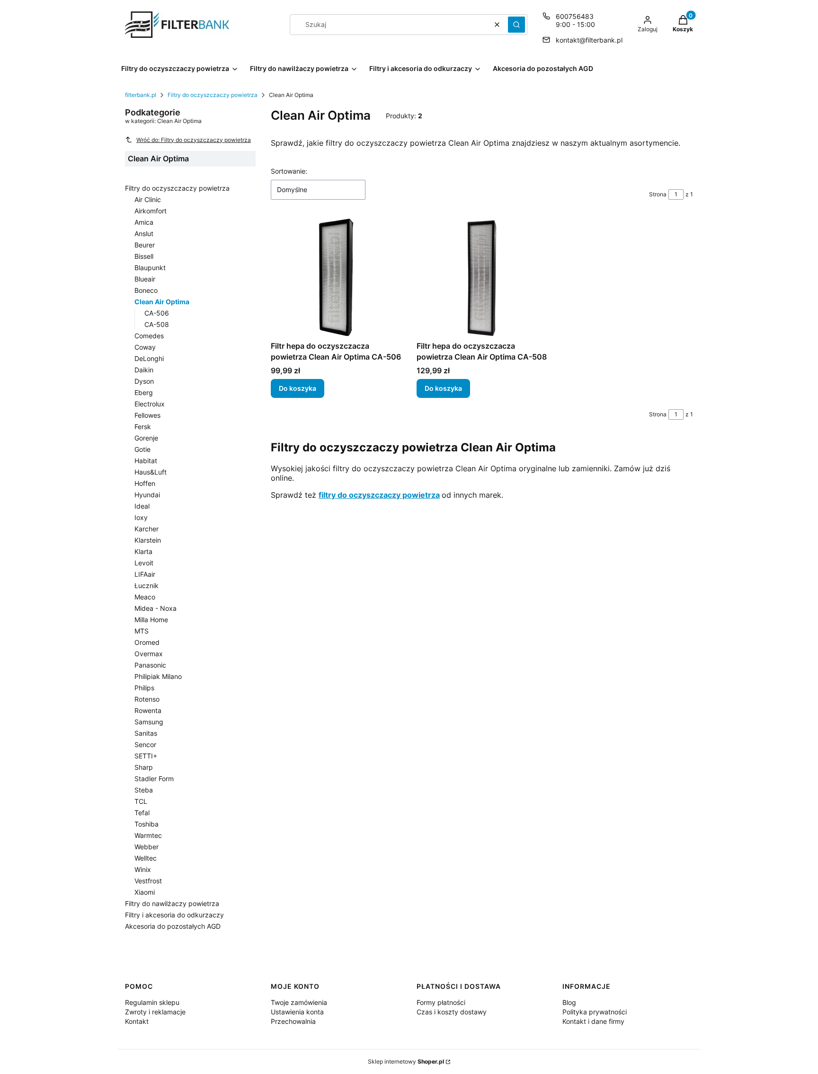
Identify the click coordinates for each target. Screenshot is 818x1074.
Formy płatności (441, 1002)
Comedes (149, 336)
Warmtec (148, 835)
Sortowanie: (289, 171)
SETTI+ (145, 756)
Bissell (143, 256)
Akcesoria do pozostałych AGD (173, 926)
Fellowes (147, 415)
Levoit (143, 563)
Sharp (143, 767)
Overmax (148, 654)
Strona (658, 194)
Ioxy (141, 517)
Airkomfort (150, 211)
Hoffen (144, 483)
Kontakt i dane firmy (593, 1021)
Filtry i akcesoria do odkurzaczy (174, 915)
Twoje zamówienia (299, 1002)
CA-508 (156, 324)
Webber (146, 847)
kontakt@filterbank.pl (589, 40)
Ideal (142, 506)
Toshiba (146, 824)
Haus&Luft (150, 472)
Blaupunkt (150, 268)
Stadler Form (154, 779)
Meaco (144, 597)
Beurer (144, 245)
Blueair (144, 279)
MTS (141, 631)
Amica (143, 222)
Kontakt (137, 1021)
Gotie (142, 449)
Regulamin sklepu (152, 1002)
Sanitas (145, 733)
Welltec (145, 858)
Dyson (144, 381)
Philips (144, 688)
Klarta (143, 551)
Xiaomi (144, 892)
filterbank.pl (140, 94)
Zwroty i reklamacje (155, 1012)
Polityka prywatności (594, 1012)
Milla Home (151, 620)
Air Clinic (147, 199)
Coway (145, 347)
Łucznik (146, 585)
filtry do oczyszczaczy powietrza (379, 495)
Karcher (146, 529)
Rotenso (147, 699)
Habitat (145, 461)
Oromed (147, 642)
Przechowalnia (293, 1021)
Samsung (148, 722)
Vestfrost (148, 881)
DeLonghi (149, 358)
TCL (140, 801)
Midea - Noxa (155, 608)
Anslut (143, 233)
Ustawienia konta (297, 1012)
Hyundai (147, 495)
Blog (569, 1002)
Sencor (145, 744)
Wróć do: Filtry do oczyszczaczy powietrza (193, 139)
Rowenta (147, 710)
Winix (142, 869)
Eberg (143, 392)
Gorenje (146, 438)
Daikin (143, 370)
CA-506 (156, 313)
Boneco (146, 290)
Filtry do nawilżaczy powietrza (172, 903)
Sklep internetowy (406, 1061)
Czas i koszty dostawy (452, 1012)
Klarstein (147, 540)
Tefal (142, 813)
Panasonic (150, 665)
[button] (516, 25)
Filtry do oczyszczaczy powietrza (213, 94)
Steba (143, 790)
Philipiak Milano (158, 676)
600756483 (575, 16)
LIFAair (144, 574)
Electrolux (149, 404)
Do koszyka (297, 388)
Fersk (142, 427)
